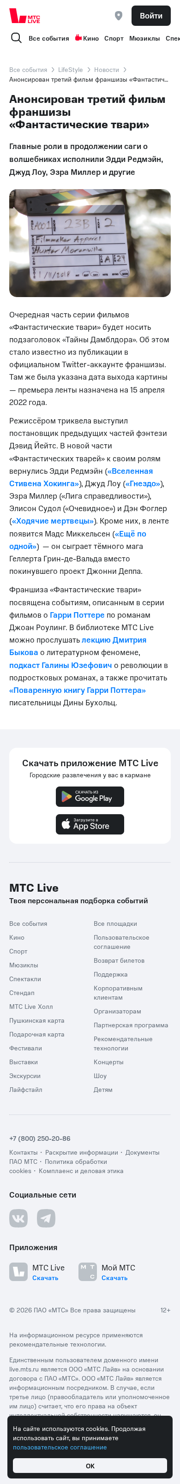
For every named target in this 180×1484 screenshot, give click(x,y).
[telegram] (46, 1218)
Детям (103, 1089)
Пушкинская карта (37, 1020)
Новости (106, 69)
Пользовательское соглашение (122, 941)
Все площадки (115, 923)
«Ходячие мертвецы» (53, 520)
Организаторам (117, 1010)
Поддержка (111, 973)
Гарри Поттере (77, 614)
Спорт (114, 37)
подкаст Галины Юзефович (60, 664)
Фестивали (25, 1047)
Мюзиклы (144, 37)
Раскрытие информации (81, 1151)
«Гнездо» (143, 483)
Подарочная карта (37, 1033)
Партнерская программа (131, 1024)
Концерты (109, 1061)
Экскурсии (25, 1075)
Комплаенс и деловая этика (81, 1170)
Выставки (23, 1061)
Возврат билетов (119, 960)
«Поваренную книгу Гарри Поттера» (77, 689)
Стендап (22, 992)
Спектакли (25, 978)
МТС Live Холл (31, 1006)
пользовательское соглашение (60, 1446)
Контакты (23, 1151)
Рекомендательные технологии (123, 1043)
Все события (49, 37)
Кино (91, 37)
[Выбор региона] (118, 15)
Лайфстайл (25, 1089)
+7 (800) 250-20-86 (40, 1138)
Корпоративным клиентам (118, 992)
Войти (151, 15)
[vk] (18, 1218)
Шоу (100, 1075)
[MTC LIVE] (25, 15)
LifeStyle (70, 69)
